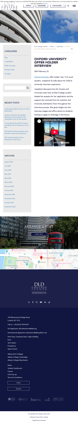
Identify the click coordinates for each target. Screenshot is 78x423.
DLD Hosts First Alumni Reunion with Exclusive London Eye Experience (16, 132)
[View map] (39, 259)
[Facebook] (32, 302)
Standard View (21, 337)
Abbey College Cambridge (17, 357)
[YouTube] (41, 302)
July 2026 (8, 166)
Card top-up (12, 374)
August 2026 (9, 162)
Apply (28, 5)
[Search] (68, 5)
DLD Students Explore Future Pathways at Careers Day (14, 138)
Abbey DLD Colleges (15, 354)
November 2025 (10, 199)
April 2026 (8, 178)
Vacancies (18, 389)
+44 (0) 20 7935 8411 (21, 324)
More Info (39, 234)
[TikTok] (49, 302)
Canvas (10, 371)
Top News (8, 74)
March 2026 (8, 182)
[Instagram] (36, 302)
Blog (6, 57)
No (46, 3)
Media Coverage (10, 66)
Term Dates (12, 343)
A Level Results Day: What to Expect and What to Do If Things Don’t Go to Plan (17, 125)
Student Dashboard (15, 368)
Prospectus (12, 346)
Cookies (46, 417)
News (10, 365)
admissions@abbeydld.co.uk (36, 333)
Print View (11, 337)
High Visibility (33, 337)
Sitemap (32, 417)
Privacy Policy (39, 417)
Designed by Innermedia (39, 420)
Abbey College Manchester (18, 360)
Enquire (42, 5)
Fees (9, 340)
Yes (44, 3)
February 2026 (9, 186)
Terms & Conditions (15, 377)
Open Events (12, 349)
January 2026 (9, 190)
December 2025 (10, 194)
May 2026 (8, 174)
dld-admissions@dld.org (28, 329)
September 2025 (10, 207)
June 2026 (8, 170)
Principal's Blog (9, 70)
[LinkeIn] (45, 302)
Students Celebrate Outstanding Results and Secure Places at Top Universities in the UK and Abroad (15, 117)
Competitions (9, 62)
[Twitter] (29, 302)
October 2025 (9, 203)
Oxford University (41, 77)
